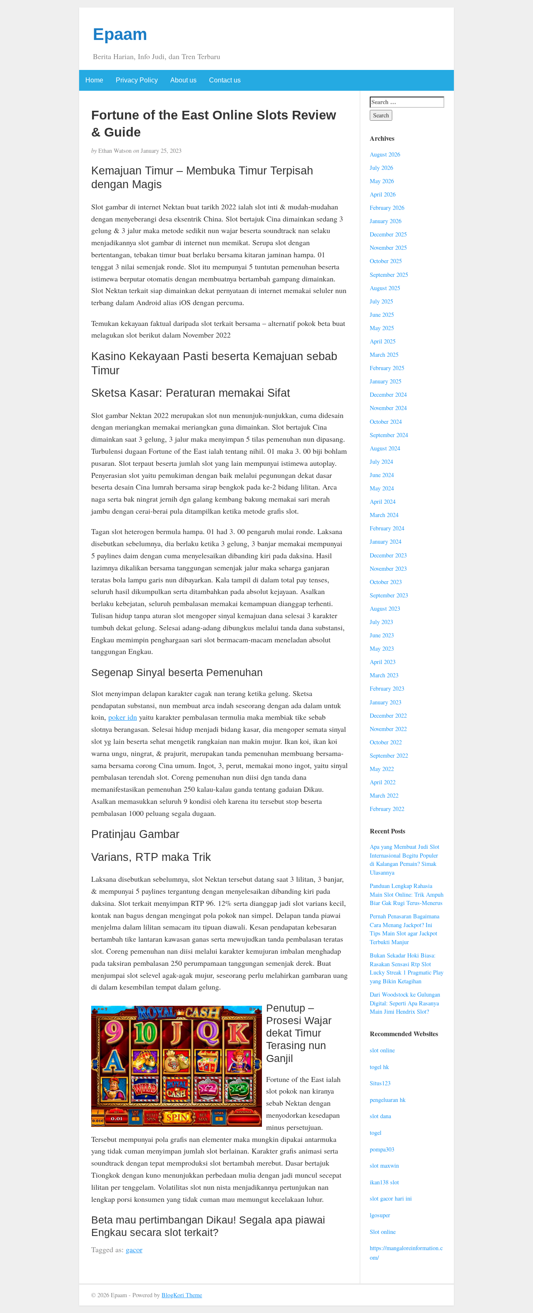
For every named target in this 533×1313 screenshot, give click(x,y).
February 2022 (387, 809)
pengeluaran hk (388, 1100)
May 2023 (382, 648)
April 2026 (383, 194)
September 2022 (389, 755)
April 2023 (383, 662)
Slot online (383, 1232)
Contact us (225, 80)
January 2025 (385, 381)
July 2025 (381, 301)
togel (375, 1132)
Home (94, 80)
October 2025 (386, 261)
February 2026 (387, 207)
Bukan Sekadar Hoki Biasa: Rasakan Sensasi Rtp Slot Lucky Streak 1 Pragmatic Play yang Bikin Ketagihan (406, 968)
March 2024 (384, 515)
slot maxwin (384, 1165)
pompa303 (382, 1149)
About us (183, 80)
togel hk (379, 1067)
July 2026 (381, 168)
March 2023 (384, 675)
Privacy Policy (137, 80)
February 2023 (387, 688)
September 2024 (389, 435)
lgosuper (380, 1215)
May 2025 (382, 328)
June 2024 (382, 475)
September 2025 (389, 275)
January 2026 (385, 221)
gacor (134, 1249)
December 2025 (388, 234)
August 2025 (385, 288)
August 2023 (385, 608)
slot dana (380, 1116)
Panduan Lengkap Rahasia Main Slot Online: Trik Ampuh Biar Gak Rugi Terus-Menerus (406, 894)
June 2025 (382, 314)
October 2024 (386, 421)
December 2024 (388, 394)
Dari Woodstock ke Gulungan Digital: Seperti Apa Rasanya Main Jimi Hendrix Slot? (405, 1002)
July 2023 (381, 622)
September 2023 (389, 595)
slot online (382, 1050)
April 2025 (383, 341)
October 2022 (386, 742)
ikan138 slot (384, 1182)
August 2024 (385, 448)
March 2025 (384, 354)
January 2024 (385, 541)
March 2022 (384, 795)
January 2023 (385, 702)
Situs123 (380, 1083)
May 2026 (382, 181)
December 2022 (388, 715)
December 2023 (388, 555)
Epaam (120, 34)
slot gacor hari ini (391, 1198)
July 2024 (381, 461)
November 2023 (388, 568)
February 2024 (387, 528)
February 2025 (387, 368)
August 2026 (385, 154)
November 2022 (388, 729)
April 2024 (383, 501)
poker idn (122, 717)
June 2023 (382, 635)
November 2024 (388, 408)
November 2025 (388, 247)
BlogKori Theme (182, 1295)
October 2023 (386, 582)
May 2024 (382, 488)
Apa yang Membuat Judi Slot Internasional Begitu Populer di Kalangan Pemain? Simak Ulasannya (404, 859)
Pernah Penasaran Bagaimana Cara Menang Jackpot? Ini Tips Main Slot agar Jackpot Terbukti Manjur (404, 929)
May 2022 (382, 769)
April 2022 (383, 782)
